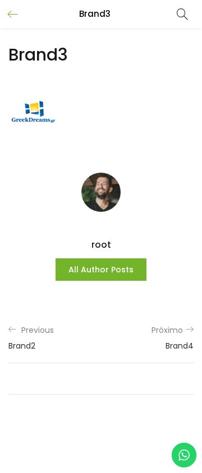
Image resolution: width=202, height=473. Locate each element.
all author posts (101, 269)
